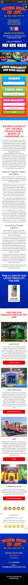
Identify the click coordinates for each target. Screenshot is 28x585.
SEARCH (14, 112)
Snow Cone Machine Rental (14, 299)
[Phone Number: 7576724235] (14, 46)
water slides (10, 184)
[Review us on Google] (16, 28)
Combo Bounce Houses (14, 412)
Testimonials (14, 558)
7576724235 (16, 562)
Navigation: (20, 1)
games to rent (11, 220)
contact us (23, 266)
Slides (14, 459)
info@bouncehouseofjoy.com (14, 567)
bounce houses (18, 184)
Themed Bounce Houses (14, 498)
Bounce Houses (14, 362)
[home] (2, 2)
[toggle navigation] (25, 2)
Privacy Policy (14, 555)
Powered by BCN (14, 578)
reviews (16, 515)
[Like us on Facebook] (11, 28)
